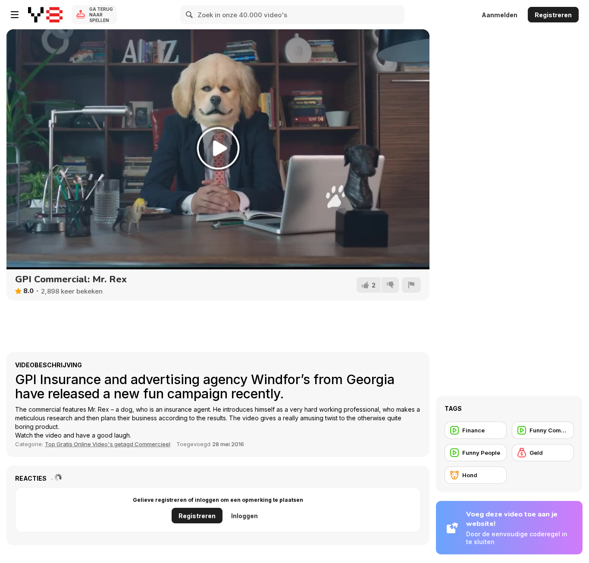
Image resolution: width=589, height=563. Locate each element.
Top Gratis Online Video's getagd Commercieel (107, 444)
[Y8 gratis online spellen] (45, 14)
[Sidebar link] (14, 14)
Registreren (553, 15)
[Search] (189, 14)
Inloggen (244, 515)
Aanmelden (499, 15)
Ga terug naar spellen (101, 14)
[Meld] (411, 285)
